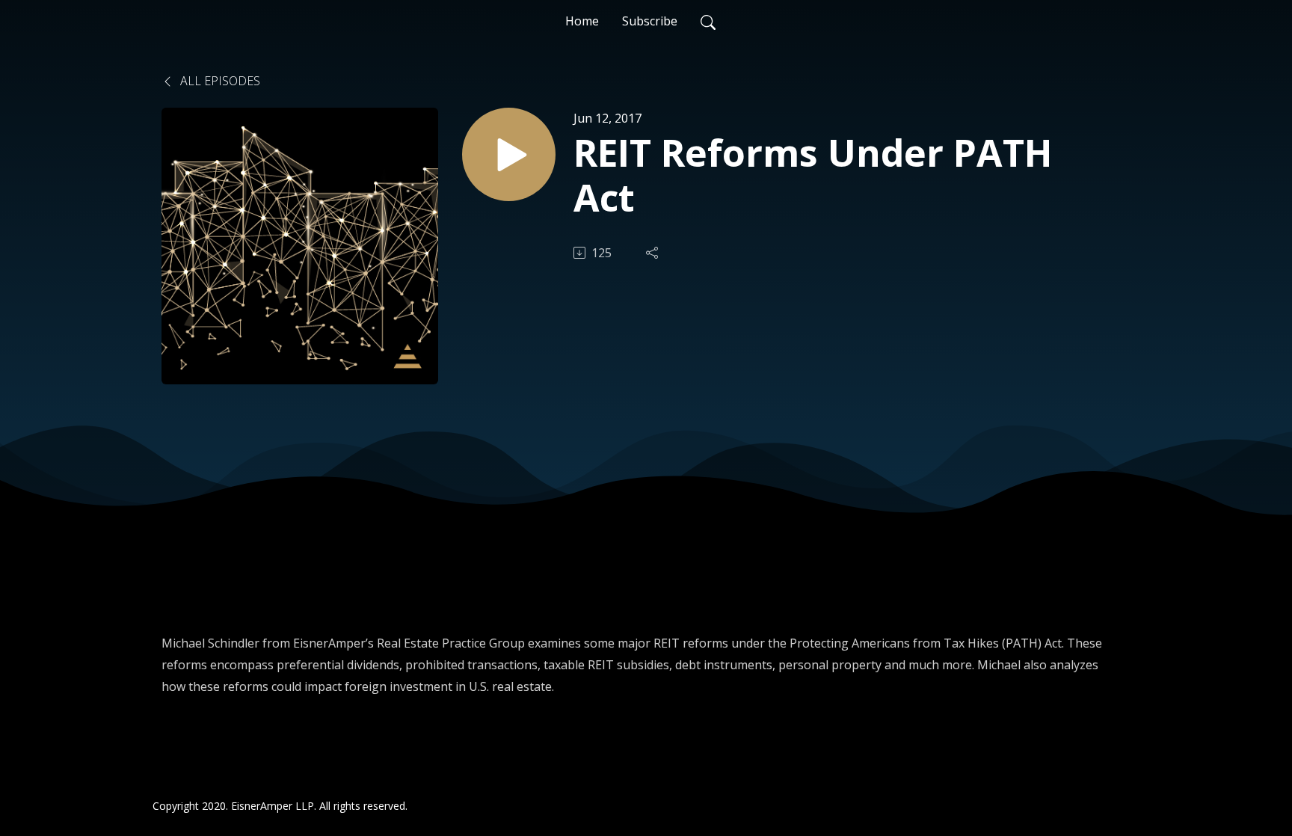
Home (582, 21)
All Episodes (218, 81)
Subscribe (649, 21)
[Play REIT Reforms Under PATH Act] (509, 154)
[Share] (653, 252)
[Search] (708, 21)
